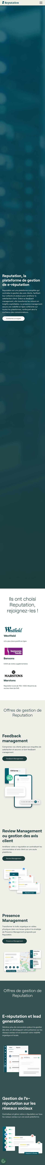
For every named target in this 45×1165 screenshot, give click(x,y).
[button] (40, 2)
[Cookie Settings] (3, 1161)
